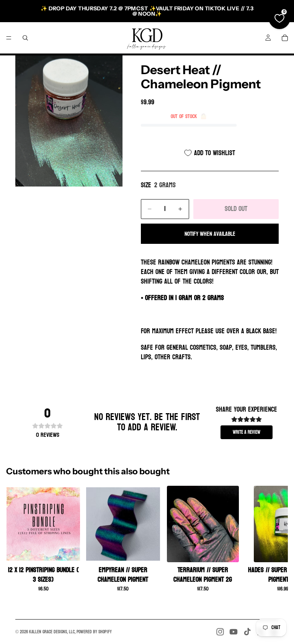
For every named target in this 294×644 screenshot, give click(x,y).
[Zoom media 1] (68, 121)
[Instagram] (220, 631)
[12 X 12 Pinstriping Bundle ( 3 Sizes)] (43, 524)
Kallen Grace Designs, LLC (52, 632)
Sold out (236, 209)
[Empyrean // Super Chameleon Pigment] (123, 524)
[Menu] (9, 38)
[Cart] (284, 37)
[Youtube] (233, 631)
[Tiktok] (247, 631)
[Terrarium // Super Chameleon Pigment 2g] (203, 524)
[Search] (25, 37)
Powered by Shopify (94, 632)
